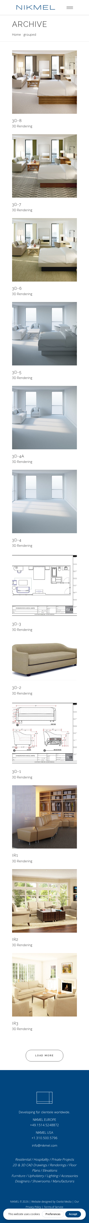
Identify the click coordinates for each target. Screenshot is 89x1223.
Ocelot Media (64, 1201)
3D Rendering (22, 126)
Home (16, 34)
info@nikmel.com (44, 1145)
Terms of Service (53, 1207)
